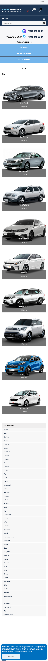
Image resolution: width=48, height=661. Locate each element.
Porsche (6, 555)
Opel (5, 548)
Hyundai (6, 496)
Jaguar (6, 503)
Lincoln (6, 526)
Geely (6, 481)
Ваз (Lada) (7, 607)
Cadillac (6, 444)
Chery (6, 448)
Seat (5, 570)
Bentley (6, 437)
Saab (5, 566)
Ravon (6, 559)
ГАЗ (5, 611)
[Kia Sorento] (24, 297)
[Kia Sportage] (24, 365)
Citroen (6, 459)
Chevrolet (7, 452)
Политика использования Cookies (20, 651)
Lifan (5, 522)
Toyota (6, 592)
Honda (6, 489)
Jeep (5, 507)
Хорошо (11, 656)
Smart (6, 577)
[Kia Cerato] (24, 128)
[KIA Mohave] (24, 196)
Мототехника (8, 614)
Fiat (5, 474)
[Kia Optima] (24, 230)
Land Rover (7, 514)
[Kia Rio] (24, 263)
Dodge (6, 470)
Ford (5, 477)
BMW (5, 440)
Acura (6, 429)
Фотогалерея (24, 60)
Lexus (6, 518)
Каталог (24, 47)
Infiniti (6, 500)
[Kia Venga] (24, 399)
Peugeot (7, 551)
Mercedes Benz (9, 537)
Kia (5, 511)
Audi (5, 433)
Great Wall (7, 485)
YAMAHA (7, 603)
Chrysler (6, 455)
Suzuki (6, 589)
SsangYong (7, 581)
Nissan (6, 544)
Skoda (6, 574)
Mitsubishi (7, 540)
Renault (6, 563)
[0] (40, 11)
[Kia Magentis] (24, 162)
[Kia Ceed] (24, 94)
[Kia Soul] (24, 331)
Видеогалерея (24, 53)
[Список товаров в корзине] (40, 11)
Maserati (7, 529)
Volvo (6, 600)
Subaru (6, 585)
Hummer (7, 492)
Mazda (6, 533)
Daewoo (7, 463)
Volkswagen (8, 596)
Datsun (6, 466)
